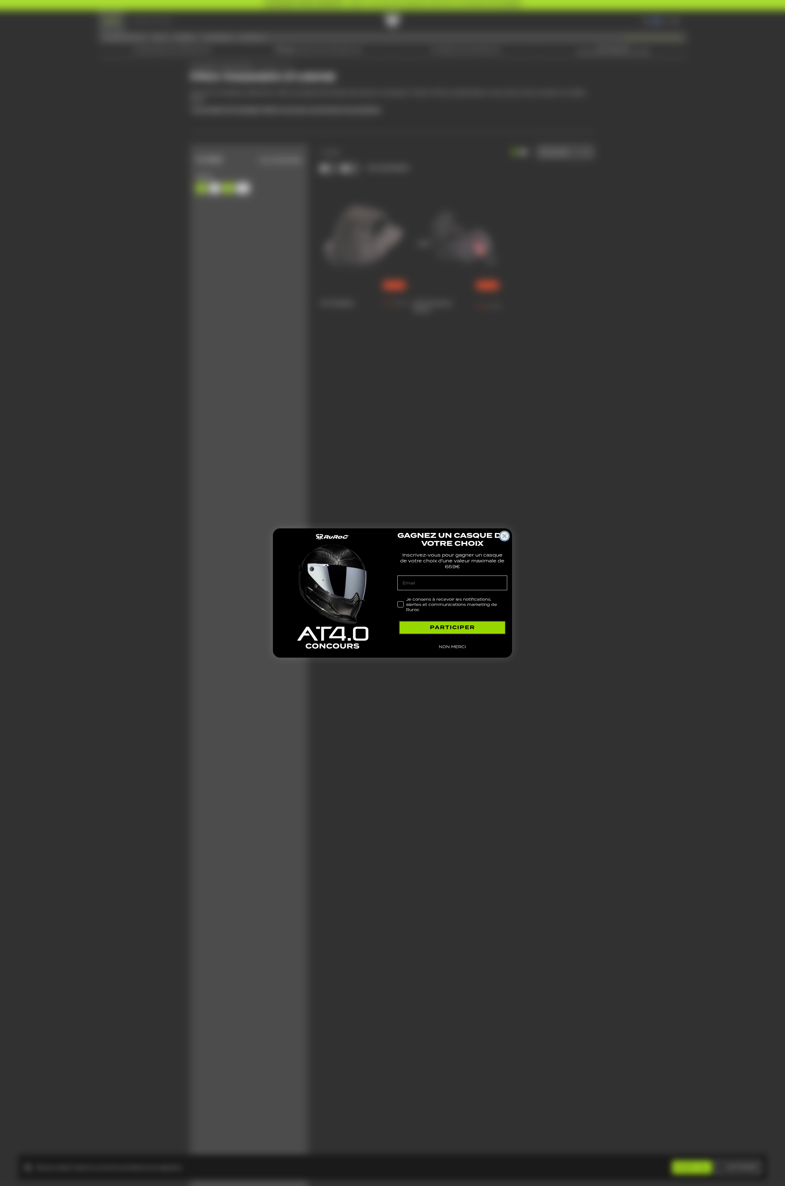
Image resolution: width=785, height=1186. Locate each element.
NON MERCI (452, 646)
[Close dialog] (504, 536)
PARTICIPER (452, 627)
